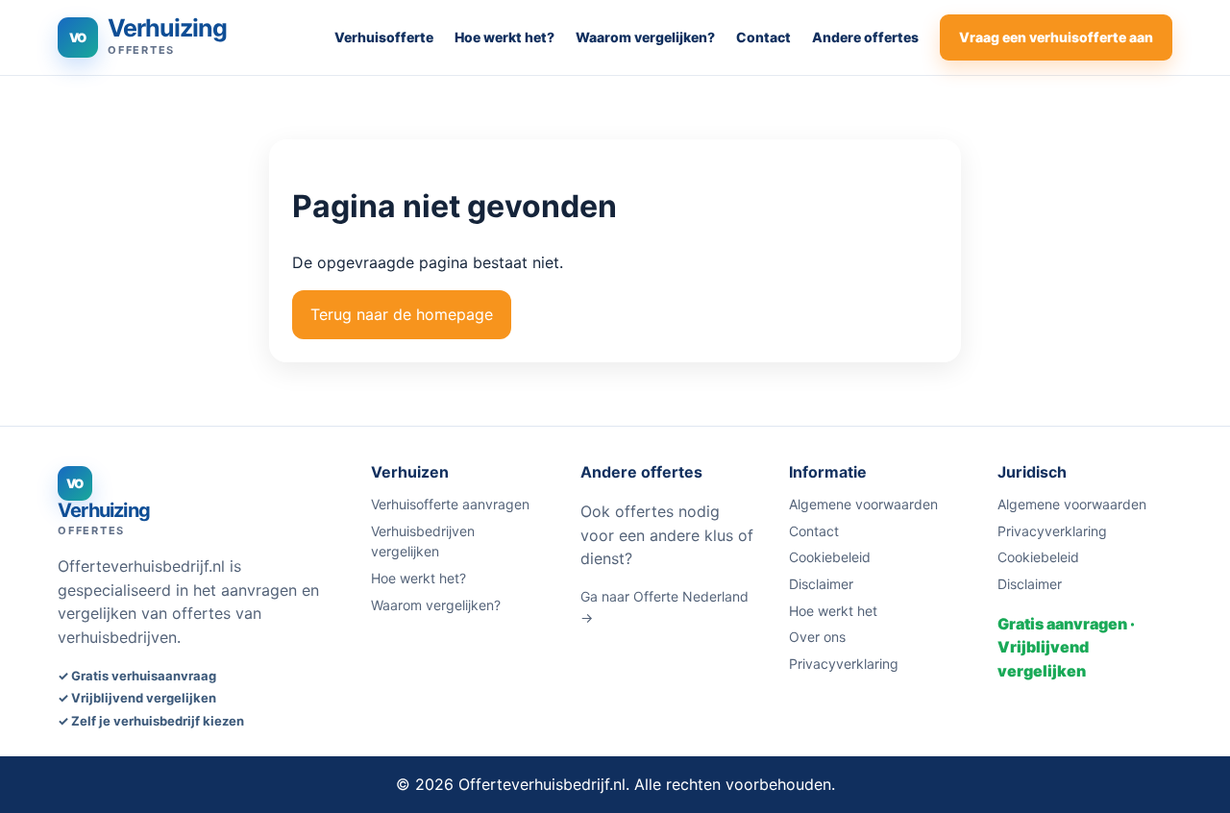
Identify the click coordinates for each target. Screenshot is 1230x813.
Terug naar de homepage (401, 314)
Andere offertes (865, 37)
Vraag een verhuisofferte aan (1056, 37)
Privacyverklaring (843, 663)
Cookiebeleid (830, 557)
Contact (763, 37)
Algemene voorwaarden (863, 504)
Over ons (817, 636)
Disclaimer (821, 584)
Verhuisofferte (383, 37)
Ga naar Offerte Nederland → (664, 607)
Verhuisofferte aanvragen (450, 504)
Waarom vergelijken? (645, 37)
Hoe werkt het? (504, 37)
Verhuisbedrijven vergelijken (423, 541)
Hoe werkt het (833, 611)
